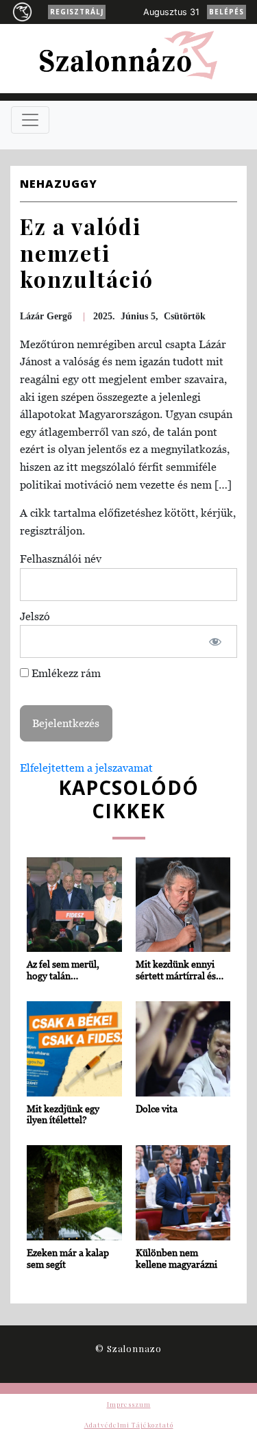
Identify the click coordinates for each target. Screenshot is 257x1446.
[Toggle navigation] (30, 120)
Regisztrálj (76, 11)
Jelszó (35, 616)
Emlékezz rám (65, 673)
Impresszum (129, 1404)
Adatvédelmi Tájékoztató (128, 1425)
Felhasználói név (60, 558)
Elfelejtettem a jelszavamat (86, 767)
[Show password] (215, 641)
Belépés (226, 11)
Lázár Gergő (46, 316)
